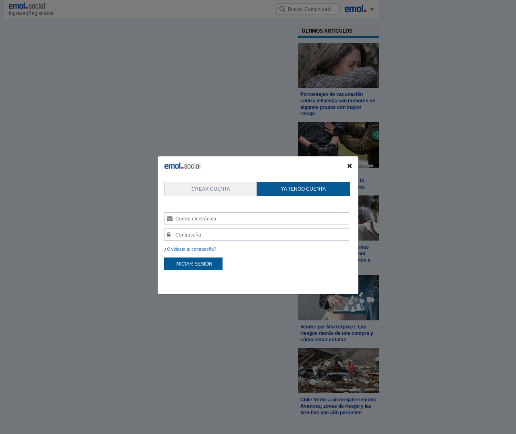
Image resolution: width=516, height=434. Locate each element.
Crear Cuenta (210, 189)
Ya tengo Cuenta (303, 189)
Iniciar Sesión (193, 264)
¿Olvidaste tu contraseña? (190, 249)
